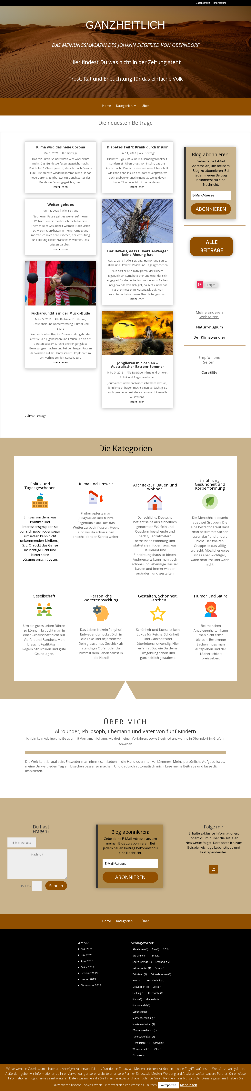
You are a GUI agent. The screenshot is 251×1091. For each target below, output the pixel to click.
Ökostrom (140, 1055)
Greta (157, 986)
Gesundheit (141, 986)
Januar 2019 (88, 979)
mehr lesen (61, 187)
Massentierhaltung (144, 1018)
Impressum (220, 3)
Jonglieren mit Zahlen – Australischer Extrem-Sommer (137, 365)
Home (106, 106)
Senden (56, 885)
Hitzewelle (155, 993)
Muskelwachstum (144, 1024)
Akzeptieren (168, 1085)
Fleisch (138, 980)
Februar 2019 (89, 973)
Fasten (160, 968)
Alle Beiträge (70, 153)
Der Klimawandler (209, 337)
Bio (155, 949)
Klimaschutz (154, 999)
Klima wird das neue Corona (60, 147)
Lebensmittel (141, 1011)
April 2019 (87, 961)
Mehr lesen (188, 1085)
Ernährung (163, 962)
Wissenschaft (141, 1049)
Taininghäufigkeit (144, 1036)
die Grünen (140, 955)
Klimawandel (141, 1005)
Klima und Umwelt (119, 265)
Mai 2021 (87, 949)
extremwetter (142, 968)
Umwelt (159, 1043)
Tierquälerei (141, 1043)
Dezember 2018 (91, 985)
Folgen (211, 285)
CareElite (209, 372)
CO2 (167, 949)
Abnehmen (140, 949)
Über (145, 106)
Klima (137, 999)
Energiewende (142, 962)
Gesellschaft (155, 980)
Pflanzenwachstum (144, 1030)
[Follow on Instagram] (200, 284)
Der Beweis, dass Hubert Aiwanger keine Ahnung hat (137, 253)
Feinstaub (140, 974)
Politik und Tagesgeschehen (150, 265)
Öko (158, 1049)
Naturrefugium (209, 327)
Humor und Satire (155, 260)
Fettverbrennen (161, 974)
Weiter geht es (60, 204)
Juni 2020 (86, 955)
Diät (156, 955)
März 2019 (87, 967)
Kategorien (124, 106)
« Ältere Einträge (35, 416)
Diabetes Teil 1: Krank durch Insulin (137, 147)
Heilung (138, 993)
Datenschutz (203, 3)
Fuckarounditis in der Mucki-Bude (60, 313)
